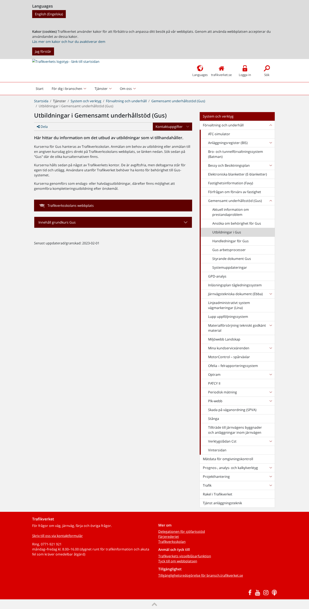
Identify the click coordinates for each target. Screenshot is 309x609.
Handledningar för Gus (230, 241)
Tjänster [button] (101, 88)
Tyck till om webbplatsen (177, 561)
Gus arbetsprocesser (229, 250)
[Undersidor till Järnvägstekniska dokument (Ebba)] (270, 293)
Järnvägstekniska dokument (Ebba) (235, 294)
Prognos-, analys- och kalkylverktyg (230, 467)
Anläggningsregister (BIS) (228, 142)
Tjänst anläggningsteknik (222, 503)
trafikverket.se (221, 75)
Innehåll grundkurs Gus (57, 222)
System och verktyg (86, 101)
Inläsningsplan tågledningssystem (235, 285)
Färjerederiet (168, 536)
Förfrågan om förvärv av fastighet (234, 192)
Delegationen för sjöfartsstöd (181, 531)
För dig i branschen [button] (67, 88)
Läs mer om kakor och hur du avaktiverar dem (68, 41)
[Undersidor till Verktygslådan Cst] (270, 441)
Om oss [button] (126, 88)
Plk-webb (215, 401)
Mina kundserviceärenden (228, 348)
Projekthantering (216, 476)
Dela (44, 126)
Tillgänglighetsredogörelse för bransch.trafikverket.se (200, 575)
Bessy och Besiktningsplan (229, 165)
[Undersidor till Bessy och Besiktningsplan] (270, 165)
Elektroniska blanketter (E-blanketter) (237, 174)
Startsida (41, 101)
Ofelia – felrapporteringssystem (233, 365)
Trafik (207, 485)
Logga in (245, 75)
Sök (266, 75)
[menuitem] (69, 88)
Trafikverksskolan (172, 541)
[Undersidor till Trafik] (270, 485)
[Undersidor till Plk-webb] (270, 401)
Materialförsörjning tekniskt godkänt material (237, 328)
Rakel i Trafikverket (217, 494)
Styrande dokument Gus (231, 258)
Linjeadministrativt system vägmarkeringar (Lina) (229, 305)
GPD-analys (217, 276)
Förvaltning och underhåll (126, 101)
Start (41, 89)
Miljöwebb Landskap (224, 339)
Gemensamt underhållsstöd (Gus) (178, 101)
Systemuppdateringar (229, 267)
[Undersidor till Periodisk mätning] (270, 392)
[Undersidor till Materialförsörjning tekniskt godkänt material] (270, 328)
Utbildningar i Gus (226, 232)
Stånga (213, 418)
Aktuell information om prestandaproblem (230, 212)
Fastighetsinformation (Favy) (230, 183)
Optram (214, 374)
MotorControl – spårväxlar (229, 357)
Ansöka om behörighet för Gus (236, 223)
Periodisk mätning (222, 392)
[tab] (113, 222)
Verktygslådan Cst (222, 441)
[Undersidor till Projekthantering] (270, 476)
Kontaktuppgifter (169, 126)
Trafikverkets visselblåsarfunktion (184, 556)
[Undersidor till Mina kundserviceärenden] (270, 348)
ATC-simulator (219, 134)
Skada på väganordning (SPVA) (232, 409)
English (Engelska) (49, 14)
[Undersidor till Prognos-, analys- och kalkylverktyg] (270, 467)
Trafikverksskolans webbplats (71, 205)
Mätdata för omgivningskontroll (228, 459)
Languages (200, 75)
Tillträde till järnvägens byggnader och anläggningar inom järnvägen (235, 430)
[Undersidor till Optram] (270, 374)
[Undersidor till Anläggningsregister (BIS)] (270, 142)
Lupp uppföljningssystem (228, 316)
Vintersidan (217, 450)
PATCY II (214, 383)
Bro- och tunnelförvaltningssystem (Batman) (235, 154)
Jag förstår (43, 51)
